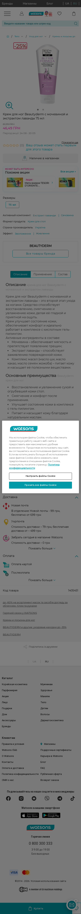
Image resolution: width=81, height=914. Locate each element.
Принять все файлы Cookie (40, 485)
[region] (40, 457)
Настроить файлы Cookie (41, 476)
